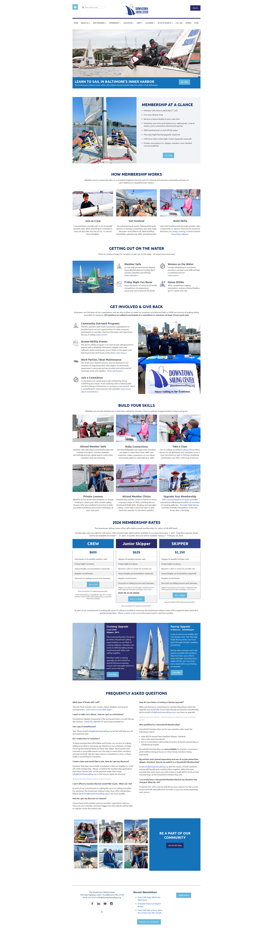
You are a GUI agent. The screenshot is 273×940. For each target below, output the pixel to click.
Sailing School (188, 449)
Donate (195, 8)
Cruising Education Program (178, 499)
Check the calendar (92, 721)
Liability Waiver (183, 895)
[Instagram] (111, 903)
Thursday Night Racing (189, 505)
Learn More (113, 674)
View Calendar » (131, 275)
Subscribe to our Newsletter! (149, 922)
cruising (181, 231)
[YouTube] (105, 903)
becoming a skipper (179, 234)
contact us (128, 613)
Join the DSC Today (175, 845)
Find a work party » (115, 371)
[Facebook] (92, 903)
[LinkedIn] (98, 903)
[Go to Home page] (137, 14)
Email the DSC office (148, 787)
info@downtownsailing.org (100, 731)
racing (175, 231)
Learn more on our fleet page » (99, 709)
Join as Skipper (180, 595)
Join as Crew (93, 584)
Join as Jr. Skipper (136, 599)
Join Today (184, 82)
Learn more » (173, 275)
